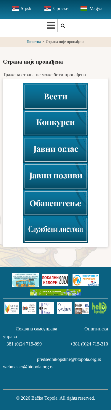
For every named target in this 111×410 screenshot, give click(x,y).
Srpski (27, 8)
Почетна (34, 42)
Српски (61, 8)
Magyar (96, 8)
